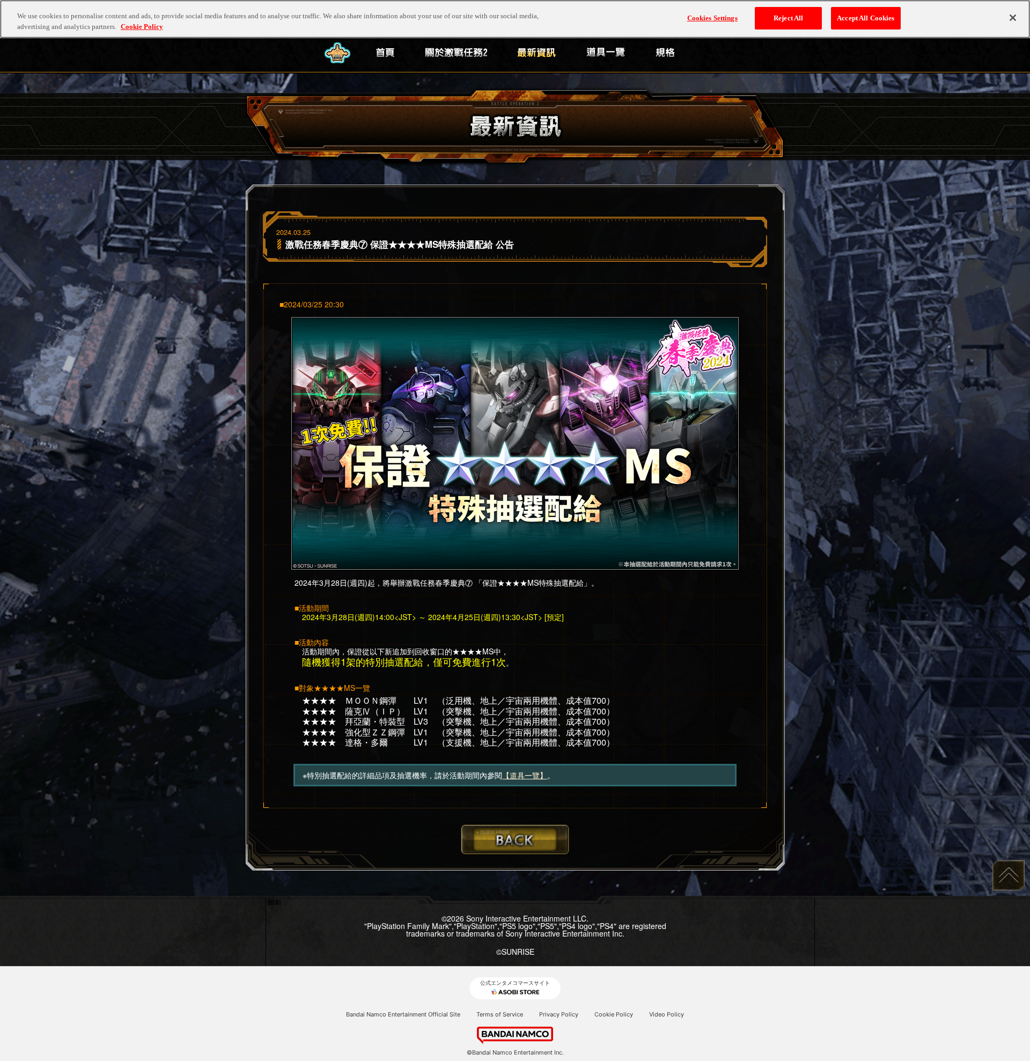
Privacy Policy (558, 1014)
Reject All (788, 18)
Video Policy (666, 1014)
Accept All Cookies (865, 18)
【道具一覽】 (524, 775)
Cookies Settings (712, 18)
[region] (515, 19)
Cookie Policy (613, 1014)
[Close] (1013, 18)
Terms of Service (499, 1014)
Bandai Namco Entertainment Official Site (403, 1014)
